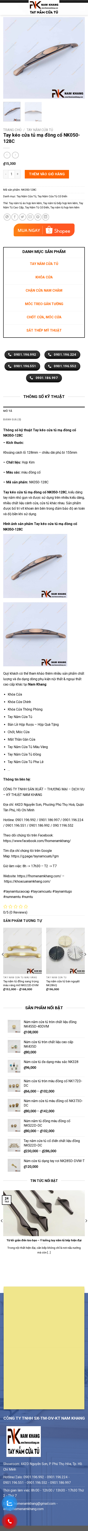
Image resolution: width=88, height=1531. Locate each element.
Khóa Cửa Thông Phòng (25, 709)
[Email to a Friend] (30, 217)
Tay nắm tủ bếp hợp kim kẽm (60, 203)
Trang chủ (12, 130)
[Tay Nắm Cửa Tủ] (44, 7)
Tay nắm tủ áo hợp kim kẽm (25, 203)
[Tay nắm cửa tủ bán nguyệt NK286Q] (65, 951)
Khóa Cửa (15, 694)
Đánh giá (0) (12, 419)
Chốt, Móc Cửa (18, 732)
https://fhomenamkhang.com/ (39, 876)
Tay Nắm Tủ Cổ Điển (37, 207)
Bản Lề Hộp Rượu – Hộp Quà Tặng (33, 724)
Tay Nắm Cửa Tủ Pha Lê (26, 762)
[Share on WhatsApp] (7, 217)
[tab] (44, 411)
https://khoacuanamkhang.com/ (27, 881)
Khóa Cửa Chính (19, 702)
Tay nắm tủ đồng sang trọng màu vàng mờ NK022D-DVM (21, 983)
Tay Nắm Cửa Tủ (40, 130)
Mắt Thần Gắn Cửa (21, 739)
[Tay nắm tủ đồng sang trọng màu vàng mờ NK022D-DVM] (22, 951)
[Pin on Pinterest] (37, 217)
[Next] (78, 58)
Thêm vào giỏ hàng (47, 174)
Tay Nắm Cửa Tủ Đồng (24, 754)
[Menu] (5, 7)
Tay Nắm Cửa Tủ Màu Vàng (28, 747)
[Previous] (10, 58)
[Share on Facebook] (14, 217)
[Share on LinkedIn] (45, 217)
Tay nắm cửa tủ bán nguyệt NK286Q (63, 983)
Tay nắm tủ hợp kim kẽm (64, 207)
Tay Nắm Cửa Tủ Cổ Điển (52, 196)
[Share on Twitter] (22, 217)
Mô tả (7, 410)
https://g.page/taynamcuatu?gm (35, 856)
